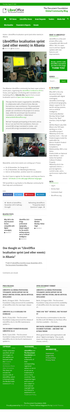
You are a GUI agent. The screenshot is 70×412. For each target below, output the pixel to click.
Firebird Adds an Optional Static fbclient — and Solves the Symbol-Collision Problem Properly (58, 157)
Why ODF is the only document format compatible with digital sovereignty (9, 224)
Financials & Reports (23, 25)
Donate (36, 25)
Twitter (19, 194)
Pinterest (30, 194)
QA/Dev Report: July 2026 (57, 125)
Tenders (51, 19)
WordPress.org (56, 195)
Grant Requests (40, 19)
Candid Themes (58, 405)
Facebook (8, 194)
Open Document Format (45, 286)
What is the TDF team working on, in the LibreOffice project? (56, 129)
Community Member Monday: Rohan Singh (39, 222)
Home (5, 35)
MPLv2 (11, 384)
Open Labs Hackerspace (25, 97)
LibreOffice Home (26, 19)
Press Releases (8, 286)
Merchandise (8, 25)
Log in (53, 186)
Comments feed (56, 192)
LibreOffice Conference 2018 (32, 91)
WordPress (24, 405)
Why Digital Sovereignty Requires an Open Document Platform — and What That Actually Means (51, 328)
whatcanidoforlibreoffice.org (16, 117)
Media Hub (61, 19)
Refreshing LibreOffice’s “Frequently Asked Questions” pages (37, 205)
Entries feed (55, 189)
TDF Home (12, 19)
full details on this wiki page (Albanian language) (25, 179)
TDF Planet (55, 88)
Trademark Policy (30, 395)
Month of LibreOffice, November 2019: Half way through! (13, 205)
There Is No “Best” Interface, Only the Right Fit (57, 120)
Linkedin (41, 194)
